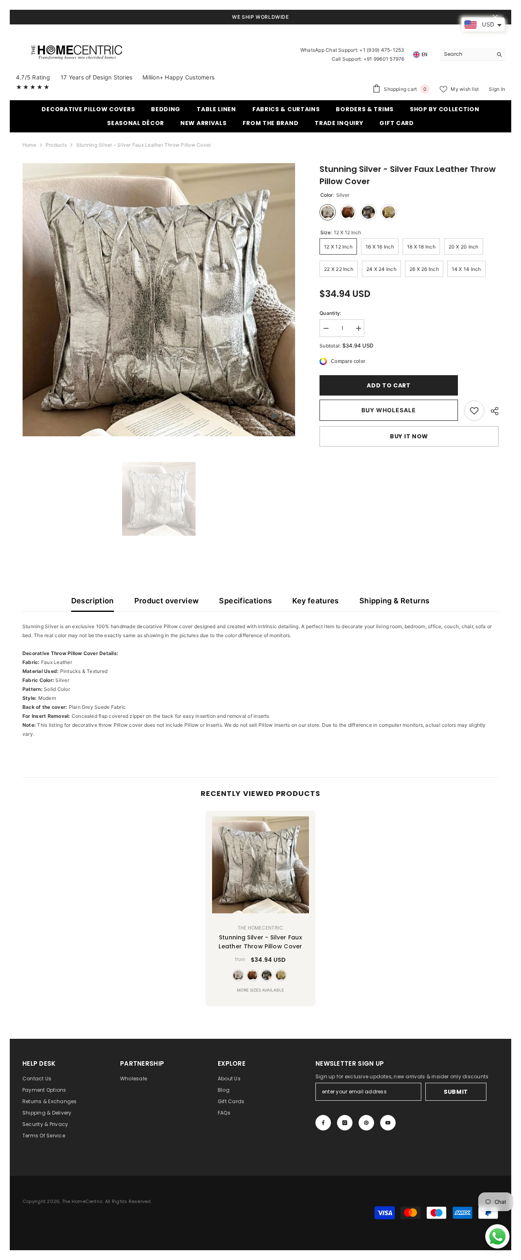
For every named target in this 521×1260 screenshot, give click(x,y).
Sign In (497, 89)
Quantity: (330, 313)
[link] (474, 410)
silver (238, 975)
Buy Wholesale (388, 410)
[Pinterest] (366, 1122)
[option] (159, 299)
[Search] (472, 54)
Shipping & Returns (394, 600)
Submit (456, 1092)
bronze (252, 975)
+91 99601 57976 (384, 59)
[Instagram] (344, 1122)
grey (266, 975)
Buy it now (409, 436)
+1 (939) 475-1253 (381, 50)
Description (92, 600)
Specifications (245, 600)
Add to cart (389, 385)
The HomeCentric (261, 927)
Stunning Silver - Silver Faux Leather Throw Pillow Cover (260, 941)
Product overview (166, 600)
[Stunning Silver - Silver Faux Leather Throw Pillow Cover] (260, 864)
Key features (315, 600)
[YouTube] (388, 1122)
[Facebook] (323, 1122)
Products (56, 145)
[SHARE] (491, 411)
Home (29, 145)
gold (281, 975)
